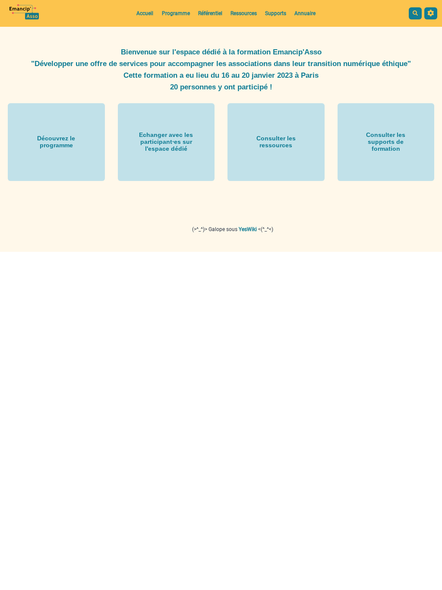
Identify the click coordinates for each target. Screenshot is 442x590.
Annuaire (305, 13)
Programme (176, 13)
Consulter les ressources (276, 142)
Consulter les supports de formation (385, 141)
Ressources (243, 13)
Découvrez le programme (56, 142)
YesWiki (248, 229)
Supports (275, 13)
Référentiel (210, 13)
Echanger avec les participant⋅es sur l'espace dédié (166, 141)
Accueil (144, 13)
